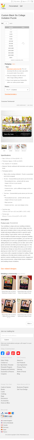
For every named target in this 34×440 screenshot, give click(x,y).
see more (30, 105)
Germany (5, 427)
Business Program (22, 387)
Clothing (3, 394)
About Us (20, 360)
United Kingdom (7, 420)
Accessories (4, 400)
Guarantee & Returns (7, 371)
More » (29, 323)
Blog (18, 374)
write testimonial (21, 105)
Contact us (4, 362)
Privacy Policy (21, 367)
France (5, 432)
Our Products (21, 362)
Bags (2, 396)
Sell (21, 6)
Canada (5, 425)
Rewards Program (6, 367)
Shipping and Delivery (8, 369)
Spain (4, 429)
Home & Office (5, 403)
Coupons (4, 374)
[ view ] (13, 64)
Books (3, 389)
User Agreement (22, 365)
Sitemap (19, 369)
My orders (17, 1)
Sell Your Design (22, 389)
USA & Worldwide (8, 423)
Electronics (4, 398)
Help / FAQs (4, 360)
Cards (3, 391)
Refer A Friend (21, 371)
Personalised (13, 6)
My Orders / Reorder (7, 365)
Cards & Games (6, 387)
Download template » (11, 94)
